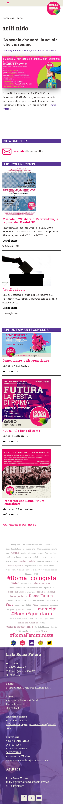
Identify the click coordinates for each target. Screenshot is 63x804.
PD (35, 610)
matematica (27, 600)
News (27, 50)
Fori (46, 553)
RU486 (28, 605)
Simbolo (54, 627)
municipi (47, 609)
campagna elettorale (19, 626)
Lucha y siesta (15, 545)
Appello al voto (13, 289)
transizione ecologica (49, 605)
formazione (26, 583)
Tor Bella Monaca (42, 627)
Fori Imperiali (38, 600)
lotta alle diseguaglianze (47, 561)
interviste (31, 592)
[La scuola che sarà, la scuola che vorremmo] (31, 72)
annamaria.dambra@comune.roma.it (28, 760)
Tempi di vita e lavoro (18, 618)
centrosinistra (49, 566)
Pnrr (9, 604)
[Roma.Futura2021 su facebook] (24, 798)
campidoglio (35, 631)
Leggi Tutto (10, 240)
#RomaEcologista (31, 578)
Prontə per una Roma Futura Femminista (23, 502)
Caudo (15, 552)
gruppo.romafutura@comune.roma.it (28, 687)
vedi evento (10, 371)
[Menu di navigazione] (8, 3)
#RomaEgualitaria (31, 613)
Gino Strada (48, 545)
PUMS (18, 631)
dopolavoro (19, 605)
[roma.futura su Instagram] (31, 798)
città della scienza (12, 600)
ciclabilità (54, 553)
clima (52, 618)
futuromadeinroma (34, 588)
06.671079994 (13, 752)
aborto (23, 553)
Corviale (20, 570)
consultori (52, 557)
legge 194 (27, 557)
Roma (44, 631)
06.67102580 (13, 707)
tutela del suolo (42, 583)
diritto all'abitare (17, 591)
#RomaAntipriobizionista (47, 549)
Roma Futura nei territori (44, 50)
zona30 (36, 570)
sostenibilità (27, 561)
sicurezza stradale (17, 588)
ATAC (35, 604)
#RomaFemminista (31, 635)
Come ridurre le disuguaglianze (25, 360)
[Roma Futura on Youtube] (39, 798)
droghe (29, 610)
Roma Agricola (15, 565)
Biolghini (10, 610)
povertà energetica (49, 570)
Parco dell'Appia (41, 618)
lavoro (18, 557)
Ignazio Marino (52, 600)
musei (40, 553)
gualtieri (20, 609)
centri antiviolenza (28, 622)
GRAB (30, 618)
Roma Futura (41, 595)
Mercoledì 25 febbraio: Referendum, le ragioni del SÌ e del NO (30, 220)
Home (6, 17)
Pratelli (42, 623)
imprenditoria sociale (33, 566)
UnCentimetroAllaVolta (32, 545)
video (15, 583)
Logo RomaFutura (13, 549)
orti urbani (32, 553)
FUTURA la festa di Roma (21, 431)
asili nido (11, 557)
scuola (25, 631)
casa (8, 553)
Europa (29, 570)
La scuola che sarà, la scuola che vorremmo (30, 42)
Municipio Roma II (13, 50)
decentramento (28, 549)
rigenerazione (11, 561)
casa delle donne (46, 591)
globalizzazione (39, 557)
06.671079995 (13, 744)
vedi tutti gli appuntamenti (19, 524)
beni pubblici (18, 596)
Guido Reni (11, 570)
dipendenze (49, 588)
